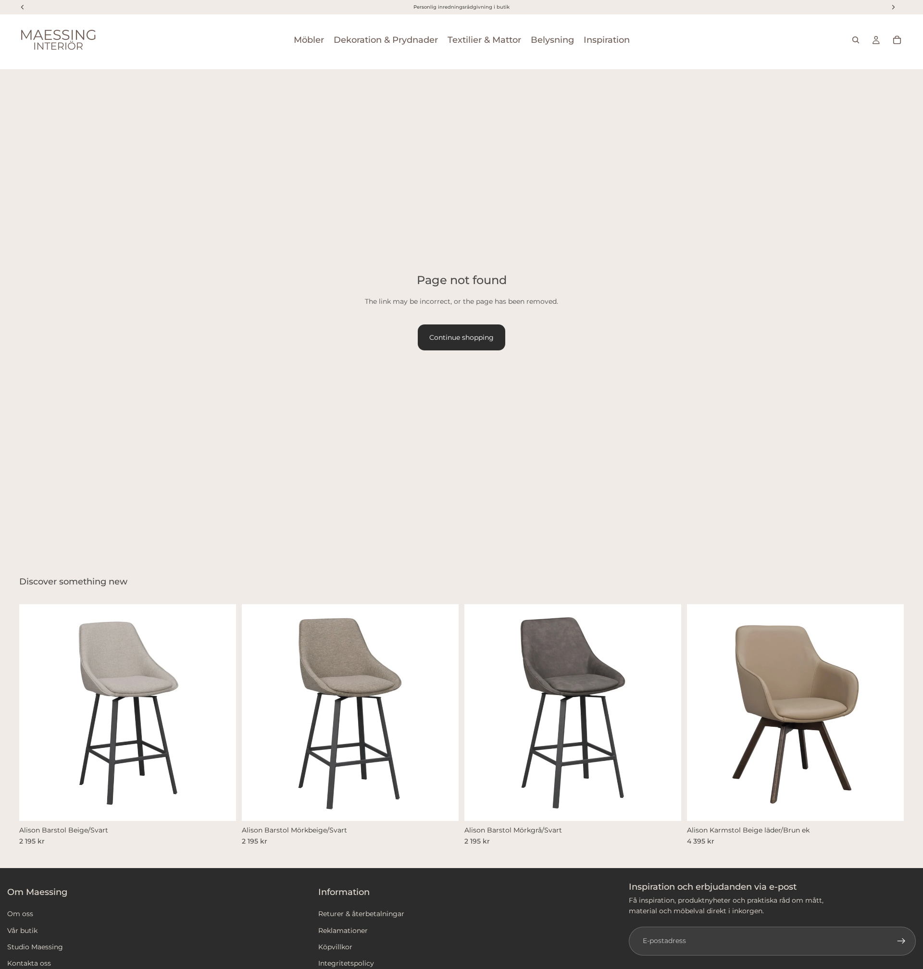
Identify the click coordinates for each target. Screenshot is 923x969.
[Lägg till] (221, 806)
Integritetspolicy (346, 963)
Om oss (20, 913)
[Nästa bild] (221, 712)
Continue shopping (461, 337)
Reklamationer (343, 930)
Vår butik (22, 930)
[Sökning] (855, 39)
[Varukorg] (897, 39)
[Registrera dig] (901, 941)
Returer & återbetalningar (361, 913)
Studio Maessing (35, 947)
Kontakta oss (29, 963)
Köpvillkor (335, 947)
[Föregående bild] (33, 712)
